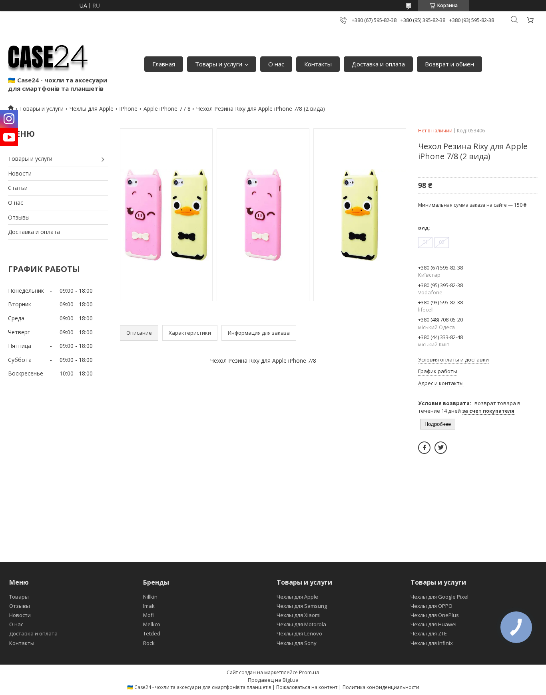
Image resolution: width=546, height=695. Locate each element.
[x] (440, 447)
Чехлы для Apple (92, 108)
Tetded (151, 633)
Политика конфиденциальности (381, 687)
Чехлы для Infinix (431, 643)
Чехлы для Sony (297, 643)
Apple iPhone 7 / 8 (167, 108)
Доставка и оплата (378, 64)
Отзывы (19, 217)
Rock (149, 643)
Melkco (151, 624)
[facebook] (424, 447)
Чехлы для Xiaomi (299, 615)
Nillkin (150, 596)
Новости (20, 173)
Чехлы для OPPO (431, 605)
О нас (276, 64)
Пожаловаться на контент (306, 687)
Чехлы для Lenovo (299, 633)
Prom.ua (309, 672)
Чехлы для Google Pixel (439, 596)
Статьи (18, 188)
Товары (19, 596)
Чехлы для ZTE (428, 633)
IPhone (128, 108)
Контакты (318, 64)
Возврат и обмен (449, 64)
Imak (149, 605)
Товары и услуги (218, 64)
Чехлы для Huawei (433, 624)
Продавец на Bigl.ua (273, 679)
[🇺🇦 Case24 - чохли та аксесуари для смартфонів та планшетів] (48, 56)
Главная (163, 64)
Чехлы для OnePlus (434, 615)
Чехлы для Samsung (302, 605)
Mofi (148, 615)
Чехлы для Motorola (301, 624)
